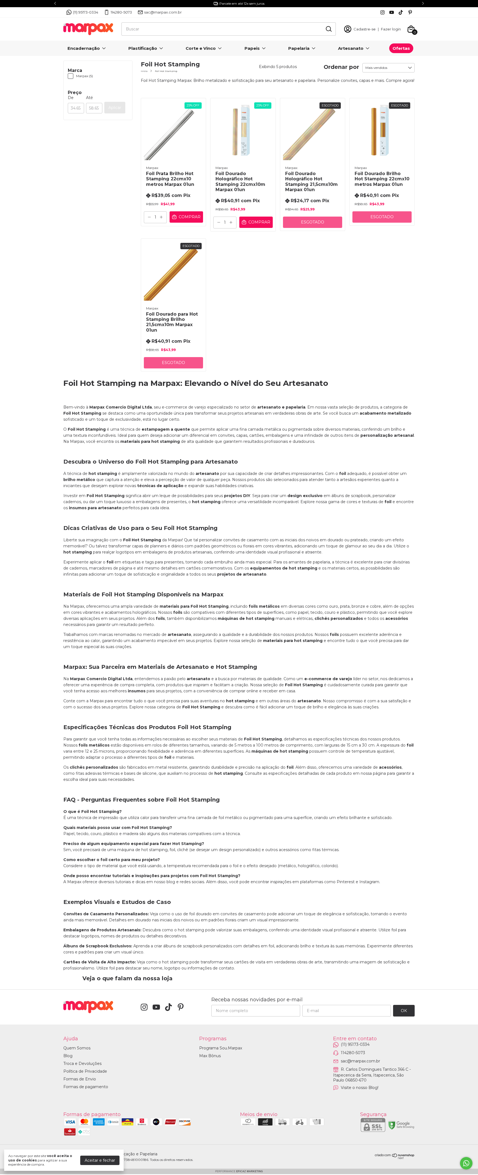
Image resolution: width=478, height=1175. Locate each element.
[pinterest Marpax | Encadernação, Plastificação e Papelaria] (410, 12)
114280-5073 (121, 12)
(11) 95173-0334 (85, 12)
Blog (67, 1055)
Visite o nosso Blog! (359, 1087)
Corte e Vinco (201, 48)
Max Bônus (210, 1055)
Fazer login (391, 29)
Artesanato (350, 48)
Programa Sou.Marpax (220, 1048)
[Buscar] (328, 29)
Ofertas (401, 48)
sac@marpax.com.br (163, 12)
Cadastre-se (365, 29)
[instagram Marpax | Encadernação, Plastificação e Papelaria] (382, 12)
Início (144, 71)
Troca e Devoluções (82, 1063)
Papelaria (299, 48)
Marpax (152, 168)
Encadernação (83, 48)
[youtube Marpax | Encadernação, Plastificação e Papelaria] (391, 12)
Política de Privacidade (85, 1071)
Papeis (252, 48)
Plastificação (142, 48)
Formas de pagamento (85, 1086)
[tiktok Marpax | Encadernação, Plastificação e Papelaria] (400, 12)
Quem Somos (76, 1048)
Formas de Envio (79, 1079)
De (71, 97)
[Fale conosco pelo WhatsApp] (466, 1163)
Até (89, 97)
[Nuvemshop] (395, 1157)
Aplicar (114, 107)
